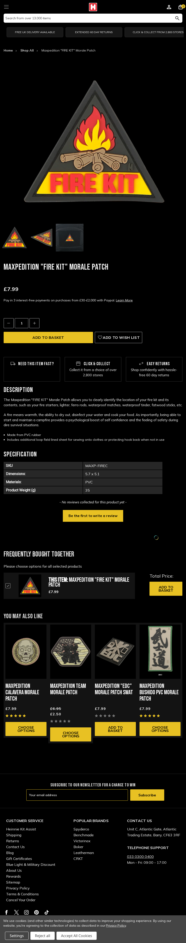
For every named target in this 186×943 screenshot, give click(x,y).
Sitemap (13, 882)
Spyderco (81, 829)
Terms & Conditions (22, 894)
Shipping (13, 835)
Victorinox (82, 841)
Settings (17, 935)
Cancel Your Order (20, 900)
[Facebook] (6, 912)
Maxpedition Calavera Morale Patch (22, 692)
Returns (12, 841)
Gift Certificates (19, 858)
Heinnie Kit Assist (21, 829)
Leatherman (83, 852)
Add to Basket (166, 589)
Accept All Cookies (76, 935)
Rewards (13, 876)
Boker (78, 847)
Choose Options (26, 729)
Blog (10, 852)
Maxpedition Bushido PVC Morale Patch (159, 692)
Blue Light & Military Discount (30, 864)
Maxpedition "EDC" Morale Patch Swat (114, 689)
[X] (16, 912)
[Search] (177, 18)
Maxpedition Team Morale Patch (68, 689)
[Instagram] (26, 912)
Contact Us (15, 847)
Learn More (124, 300)
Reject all (42, 935)
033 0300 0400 (140, 856)
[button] (93, 515)
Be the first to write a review (93, 516)
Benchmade (83, 835)
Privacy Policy (18, 888)
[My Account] (169, 7)
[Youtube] (46, 912)
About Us (14, 870)
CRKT (78, 858)
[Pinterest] (36, 912)
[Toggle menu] (6, 6)
